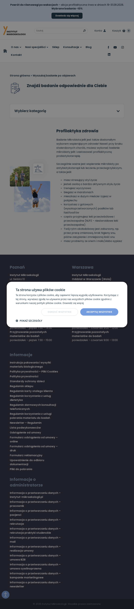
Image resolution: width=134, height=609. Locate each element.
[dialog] (67, 304)
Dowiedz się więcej (73, 303)
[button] (29, 320)
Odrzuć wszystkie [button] (59, 311)
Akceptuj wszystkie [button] (99, 311)
